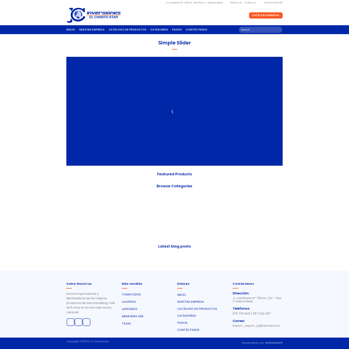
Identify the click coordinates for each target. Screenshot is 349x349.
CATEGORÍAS (159, 29)
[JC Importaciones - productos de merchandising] (93, 15)
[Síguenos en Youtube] (86, 322)
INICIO (70, 29)
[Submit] (279, 30)
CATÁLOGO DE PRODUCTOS (127, 29)
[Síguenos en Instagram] (78, 322)
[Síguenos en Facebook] (70, 322)
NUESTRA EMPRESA (92, 29)
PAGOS (177, 29)
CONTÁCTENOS (196, 29)
